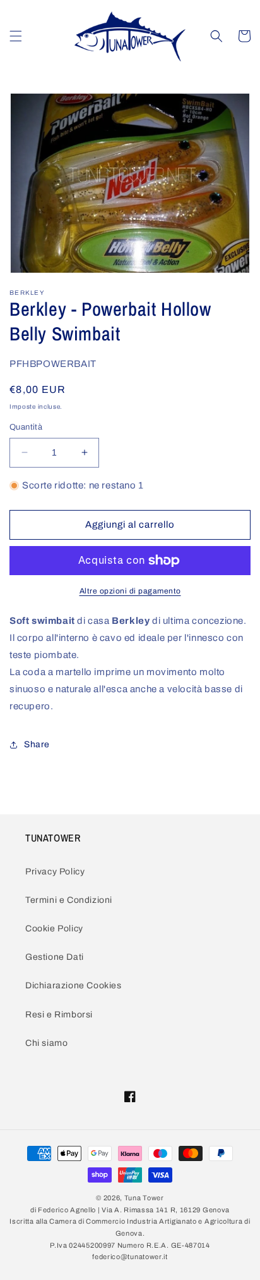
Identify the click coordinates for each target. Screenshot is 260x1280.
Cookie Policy (54, 928)
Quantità (25, 427)
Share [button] (37, 744)
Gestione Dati (54, 957)
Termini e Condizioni (68, 900)
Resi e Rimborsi (59, 1014)
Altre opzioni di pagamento (130, 591)
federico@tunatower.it (130, 1256)
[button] (16, 36)
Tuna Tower (144, 1198)
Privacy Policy (55, 871)
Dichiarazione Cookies (73, 985)
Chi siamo (46, 1043)
